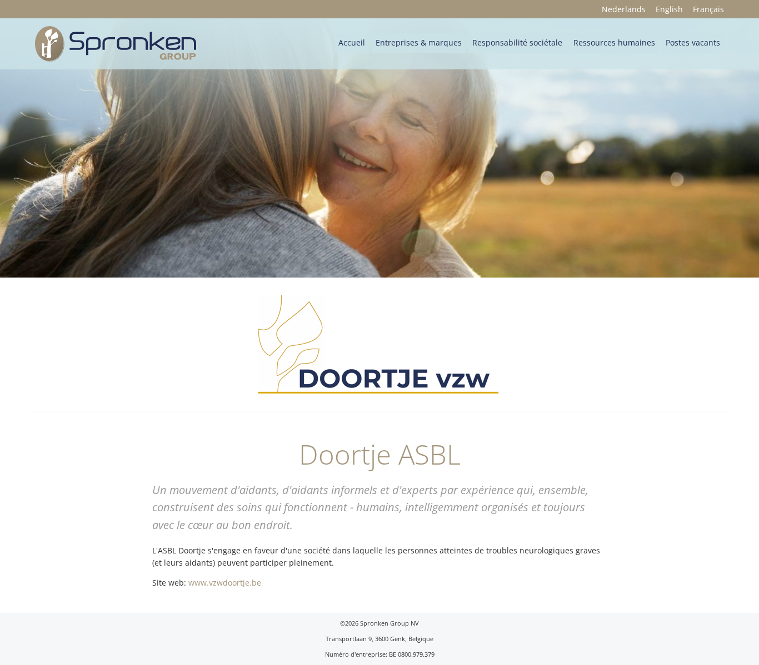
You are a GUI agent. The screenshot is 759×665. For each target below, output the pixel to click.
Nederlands (624, 9)
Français (708, 9)
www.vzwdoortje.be (224, 582)
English (669, 9)
